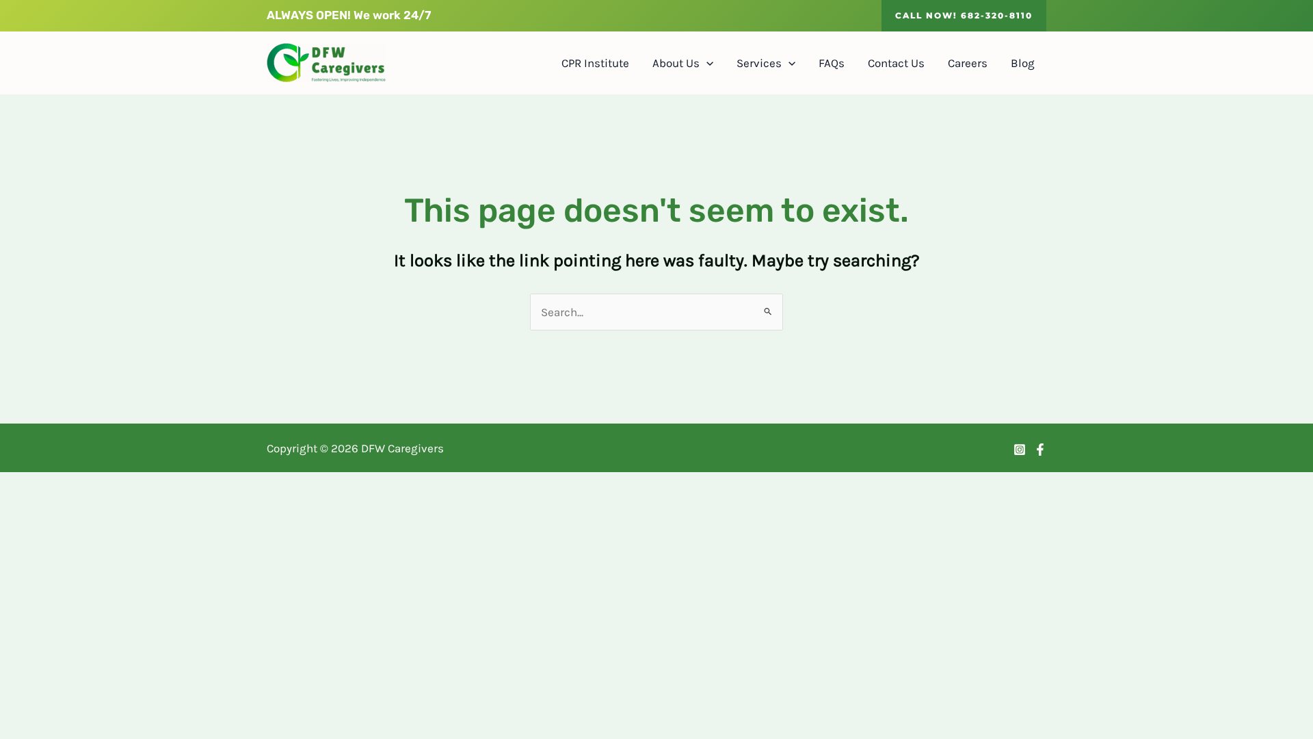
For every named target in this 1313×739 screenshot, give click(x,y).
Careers (967, 63)
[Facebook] (1040, 449)
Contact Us (896, 63)
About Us (676, 63)
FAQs (832, 63)
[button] (963, 15)
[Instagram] (1019, 449)
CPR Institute (595, 63)
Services (759, 63)
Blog (1023, 63)
